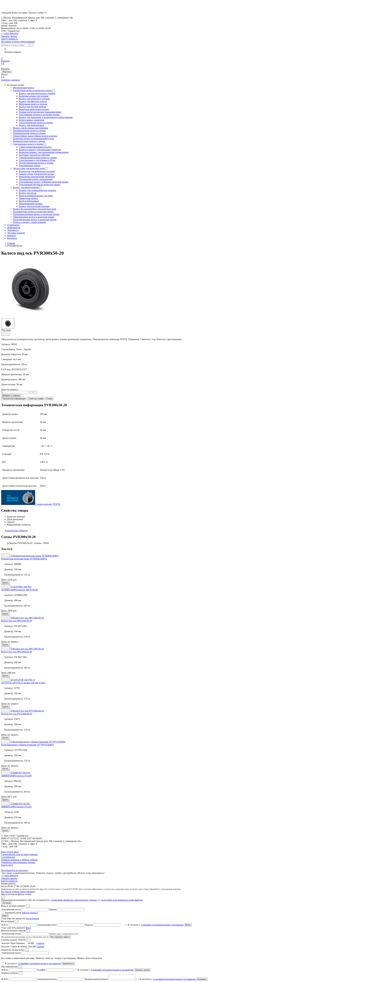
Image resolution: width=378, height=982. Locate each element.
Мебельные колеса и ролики (33, 104)
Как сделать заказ (10, 851)
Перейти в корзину (10, 80)
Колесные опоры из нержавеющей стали (33, 138)
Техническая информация (13, 398)
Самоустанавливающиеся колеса (35, 147)
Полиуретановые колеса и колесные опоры (34, 219)
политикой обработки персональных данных (74, 900)
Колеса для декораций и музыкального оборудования (45, 117)
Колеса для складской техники (34, 206)
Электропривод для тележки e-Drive (37, 160)
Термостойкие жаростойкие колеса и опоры (35, 136)
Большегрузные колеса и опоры (29, 141)
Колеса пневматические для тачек (36, 195)
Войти (5, 916)
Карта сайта (7, 865)
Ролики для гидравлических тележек (37, 190)
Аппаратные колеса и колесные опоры (32, 90)
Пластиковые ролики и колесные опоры (39, 114)
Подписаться (68, 964)
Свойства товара (35, 398)
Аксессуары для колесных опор (29, 168)
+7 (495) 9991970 (9, 33)
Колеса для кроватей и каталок (34, 98)
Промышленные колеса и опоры (29, 130)
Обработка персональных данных (18, 862)
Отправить (202, 979)
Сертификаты (8, 857)
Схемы (49, 398)
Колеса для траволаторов (31, 125)
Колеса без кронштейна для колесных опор (34, 209)
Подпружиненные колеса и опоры (36, 163)
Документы (13, 230)
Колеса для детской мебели (32, 106)
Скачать (40, 943)
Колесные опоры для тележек (34, 96)
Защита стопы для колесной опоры (36, 174)
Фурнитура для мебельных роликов (37, 171)
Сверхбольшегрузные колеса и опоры (38, 157)
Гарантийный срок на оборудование (19, 854)
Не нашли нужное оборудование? (18, 41)
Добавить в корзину (11, 395)
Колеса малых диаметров (31, 120)
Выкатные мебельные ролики (34, 109)
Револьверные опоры (29, 165)
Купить (5, 583)
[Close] (28, 906)
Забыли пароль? (30, 912)
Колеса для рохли (27, 193)
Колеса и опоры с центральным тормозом (40, 149)
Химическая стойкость (16, 530)
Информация (13, 227)
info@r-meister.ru (9, 39)
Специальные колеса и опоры (28, 144)
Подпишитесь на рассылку (14, 870)
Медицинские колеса (23, 87)
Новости (11, 235)
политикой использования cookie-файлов (121, 900)
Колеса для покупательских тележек (37, 93)
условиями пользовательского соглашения (162, 925)
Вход (28, 928)
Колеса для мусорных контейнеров (30, 128)
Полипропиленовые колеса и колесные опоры (36, 214)
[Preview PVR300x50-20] (8, 323)
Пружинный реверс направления (35, 179)
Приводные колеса (28, 198)
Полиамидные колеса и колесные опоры (33, 211)
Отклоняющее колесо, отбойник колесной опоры (43, 182)
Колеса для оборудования (26, 187)
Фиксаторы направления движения (37, 176)
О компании (13, 225)
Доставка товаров (16, 233)
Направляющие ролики (31, 203)
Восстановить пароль (60, 937)
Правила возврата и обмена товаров (19, 859)
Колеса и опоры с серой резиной (29, 222)
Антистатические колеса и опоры (36, 122)
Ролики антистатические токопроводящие (40, 112)
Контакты (12, 238)
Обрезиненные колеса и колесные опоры (33, 217)
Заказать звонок (9, 878)
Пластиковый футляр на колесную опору (39, 184)
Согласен (6, 903)
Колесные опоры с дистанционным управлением (44, 152)
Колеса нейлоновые (29, 201)
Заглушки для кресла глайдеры (34, 155)
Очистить (6, 72)
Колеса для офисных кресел (33, 101)
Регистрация (32, 918)
